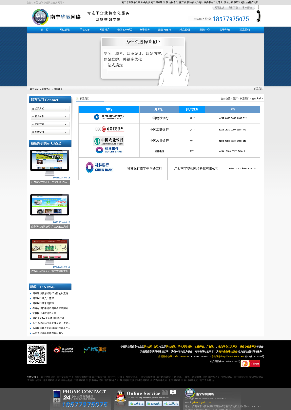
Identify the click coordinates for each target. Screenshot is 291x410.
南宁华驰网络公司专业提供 (136, 2)
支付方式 (256, 99)
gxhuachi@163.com (201, 402)
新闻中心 (205, 29)
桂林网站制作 (65, 380)
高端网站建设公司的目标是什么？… (51, 328)
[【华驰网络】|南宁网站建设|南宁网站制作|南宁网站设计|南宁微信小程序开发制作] (56, 25)
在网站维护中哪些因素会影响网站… (51, 308)
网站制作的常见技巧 (43, 303)
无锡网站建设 (256, 377)
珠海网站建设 (34, 380)
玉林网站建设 (81, 380)
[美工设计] (153, 403)
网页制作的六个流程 (43, 298)
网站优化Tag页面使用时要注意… (49, 318)
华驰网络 (216, 356)
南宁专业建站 (207, 380)
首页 (235, 99)
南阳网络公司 (112, 380)
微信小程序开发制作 (234, 2)
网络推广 (105, 29)
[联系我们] (145, 56)
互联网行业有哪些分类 (44, 313)
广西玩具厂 (178, 377)
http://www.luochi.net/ (232, 356)
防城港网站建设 (143, 380)
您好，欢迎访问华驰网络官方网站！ (46, 3)
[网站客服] (135, 403)
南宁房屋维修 (148, 377)
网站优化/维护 (195, 2)
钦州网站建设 (127, 380)
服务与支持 (164, 29)
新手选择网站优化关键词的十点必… (51, 323)
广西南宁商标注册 (81, 377)
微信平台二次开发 (213, 2)
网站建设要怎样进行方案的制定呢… (51, 293)
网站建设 (219, 8)
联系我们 (245, 29)
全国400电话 (124, 29)
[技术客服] (170, 403)
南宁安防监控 (64, 377)
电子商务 (145, 29)
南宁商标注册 (99, 377)
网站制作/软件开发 (176, 2)
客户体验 (247, 8)
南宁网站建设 (158, 2)
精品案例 (185, 29)
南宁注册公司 (115, 377)
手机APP (84, 29)
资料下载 (233, 8)
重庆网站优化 (210, 377)
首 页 (44, 29)
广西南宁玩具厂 (131, 377)
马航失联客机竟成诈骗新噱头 (47, 333)
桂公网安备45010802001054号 (225, 361)
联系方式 (39, 109)
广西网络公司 (160, 380)
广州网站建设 (225, 377)
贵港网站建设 (96, 380)
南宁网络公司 (48, 377)
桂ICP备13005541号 (254, 356)
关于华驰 (225, 29)
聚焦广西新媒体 (193, 377)
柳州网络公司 (191, 380)
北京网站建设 (176, 380)
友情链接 (39, 132)
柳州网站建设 (50, 380)
